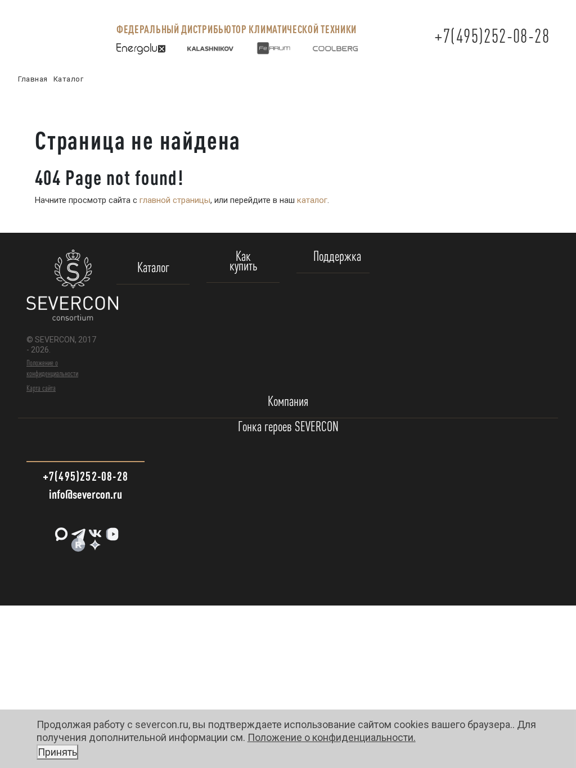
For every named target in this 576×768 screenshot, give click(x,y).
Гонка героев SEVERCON (288, 427)
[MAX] (60, 530)
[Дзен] (94, 540)
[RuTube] (77, 540)
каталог (312, 200)
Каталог (153, 268)
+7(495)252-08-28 (492, 36)
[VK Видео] (111, 530)
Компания (288, 402)
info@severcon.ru (85, 494)
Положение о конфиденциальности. (227, 744)
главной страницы (175, 200)
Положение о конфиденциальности (52, 367)
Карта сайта (41, 387)
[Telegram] (77, 530)
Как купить (243, 261)
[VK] (94, 530)
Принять (57, 752)
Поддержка (337, 257)
